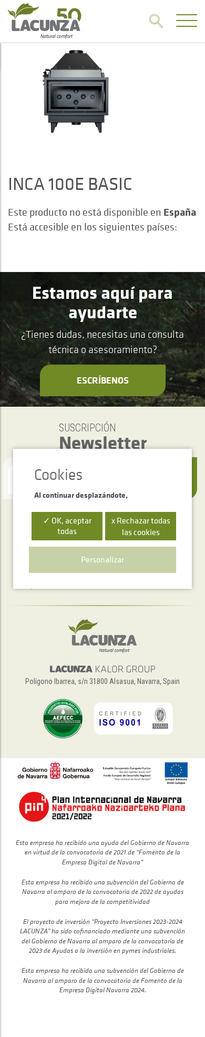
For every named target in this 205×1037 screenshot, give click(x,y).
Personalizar (102, 559)
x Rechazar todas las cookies (140, 526)
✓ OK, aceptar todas (67, 525)
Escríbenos (103, 380)
